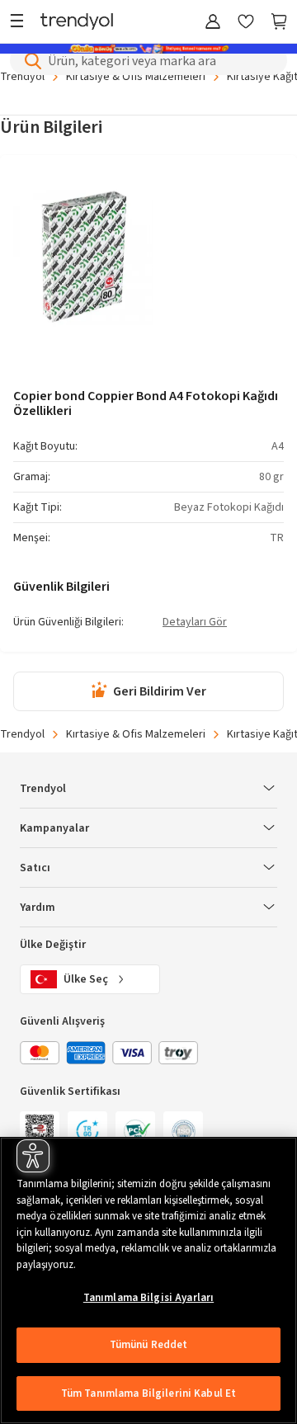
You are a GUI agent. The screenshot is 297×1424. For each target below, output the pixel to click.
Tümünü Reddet (149, 1344)
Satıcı (35, 868)
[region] (148, 1280)
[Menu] (21, 22)
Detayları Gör (195, 622)
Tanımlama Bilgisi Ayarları (148, 1297)
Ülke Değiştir (53, 944)
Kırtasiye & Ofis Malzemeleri (135, 734)
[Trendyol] (76, 22)
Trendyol (22, 734)
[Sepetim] (279, 22)
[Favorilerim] (246, 22)
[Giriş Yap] (213, 22)
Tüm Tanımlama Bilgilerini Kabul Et (148, 1393)
